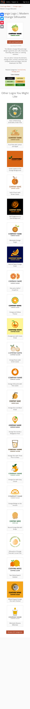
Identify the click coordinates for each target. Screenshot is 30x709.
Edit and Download (15, 42)
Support (14, 2)
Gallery (8, 2)
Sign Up (25, 2)
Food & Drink (21, 70)
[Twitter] (2, 19)
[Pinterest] (2, 23)
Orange (14, 71)
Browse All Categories (15, 632)
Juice (18, 71)
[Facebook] (2, 15)
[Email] (2, 27)
